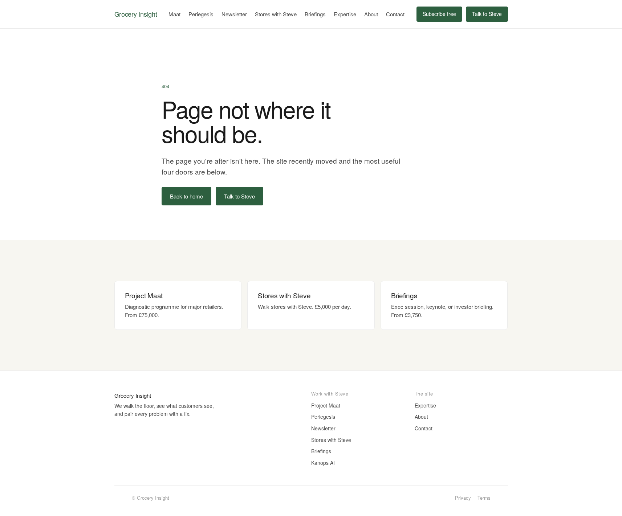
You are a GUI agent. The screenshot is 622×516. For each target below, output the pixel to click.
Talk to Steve (487, 13)
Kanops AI (323, 462)
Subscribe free (439, 13)
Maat (174, 14)
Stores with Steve (276, 14)
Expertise (345, 14)
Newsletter (234, 14)
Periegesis (201, 14)
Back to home (186, 196)
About (371, 14)
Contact (395, 14)
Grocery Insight (135, 14)
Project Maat (325, 405)
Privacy (463, 497)
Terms (484, 497)
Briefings (315, 14)
